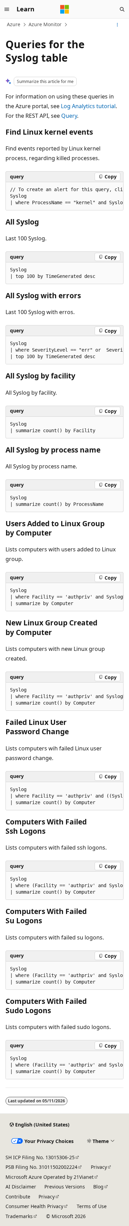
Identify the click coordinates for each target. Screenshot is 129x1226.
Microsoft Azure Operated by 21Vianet (50, 1177)
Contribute (18, 1196)
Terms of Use (92, 1206)
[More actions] (117, 24)
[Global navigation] (7, 9)
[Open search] (122, 9)
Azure (13, 24)
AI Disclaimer (21, 1186)
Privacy (99, 1167)
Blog (98, 1186)
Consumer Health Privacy (34, 1206)
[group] (64, 196)
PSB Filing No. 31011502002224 (41, 1167)
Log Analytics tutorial (88, 106)
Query (69, 116)
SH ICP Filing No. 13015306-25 (40, 1157)
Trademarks (19, 1216)
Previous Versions (64, 1186)
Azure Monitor (45, 24)
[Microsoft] (64, 9)
